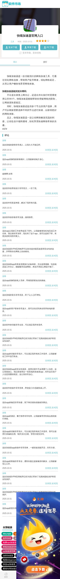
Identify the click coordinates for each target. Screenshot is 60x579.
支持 (47, 150)
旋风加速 (7, 538)
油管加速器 (8, 555)
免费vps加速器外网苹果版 (15, 542)
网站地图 (7, 534)
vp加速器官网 (9, 551)
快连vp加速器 (9, 564)
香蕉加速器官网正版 (12, 547)
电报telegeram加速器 (12, 560)
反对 (53, 150)
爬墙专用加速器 (10, 568)
